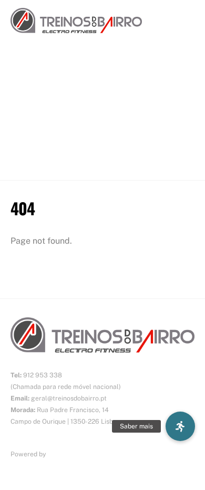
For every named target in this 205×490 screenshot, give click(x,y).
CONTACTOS (34, 153)
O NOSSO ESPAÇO (45, 132)
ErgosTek (62, 454)
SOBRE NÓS (33, 89)
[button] (180, 426)
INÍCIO (22, 68)
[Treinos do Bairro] (76, 27)
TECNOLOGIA (36, 110)
